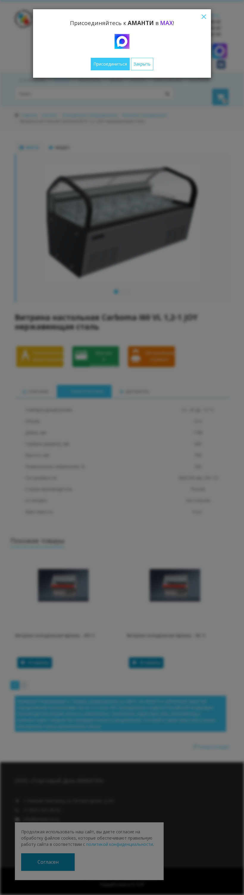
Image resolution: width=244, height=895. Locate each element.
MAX (166, 23)
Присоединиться (110, 64)
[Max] (122, 41)
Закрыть (142, 64)
